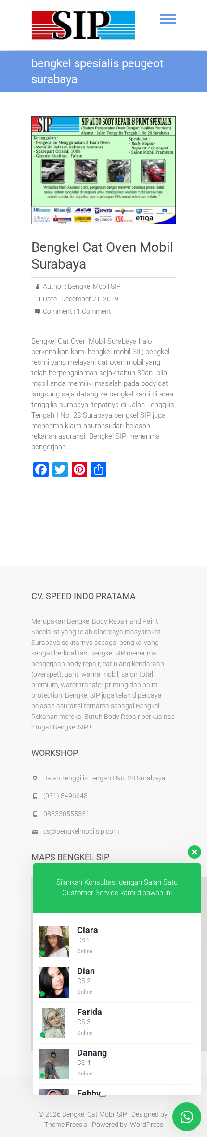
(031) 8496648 (65, 796)
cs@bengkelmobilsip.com (81, 831)
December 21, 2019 (89, 299)
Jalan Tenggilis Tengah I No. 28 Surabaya (104, 778)
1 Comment (94, 311)
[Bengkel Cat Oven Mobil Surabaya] (103, 170)
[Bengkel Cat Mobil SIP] (83, 23)
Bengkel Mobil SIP (93, 286)
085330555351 (66, 813)
